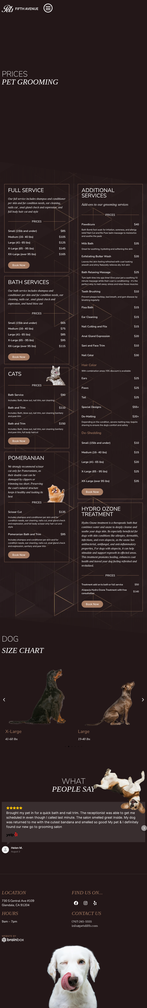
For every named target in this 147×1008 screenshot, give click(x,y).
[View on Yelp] (12, 835)
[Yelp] (95, 903)
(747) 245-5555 (82, 921)
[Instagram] (85, 903)
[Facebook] (76, 903)
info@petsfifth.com (85, 925)
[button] (4, 699)
